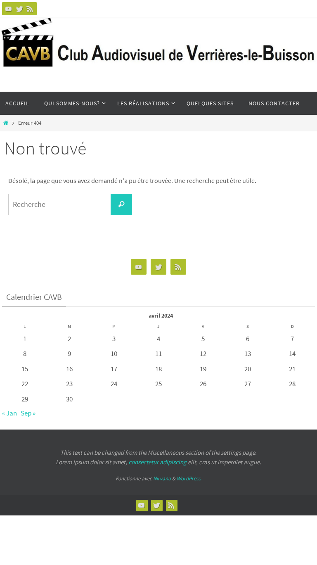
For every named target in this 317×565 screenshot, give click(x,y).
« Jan (9, 413)
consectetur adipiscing (157, 462)
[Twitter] (19, 8)
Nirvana (162, 478)
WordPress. (189, 478)
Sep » (28, 413)
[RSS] (30, 8)
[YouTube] (8, 8)
